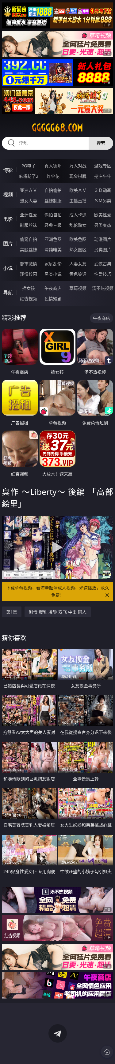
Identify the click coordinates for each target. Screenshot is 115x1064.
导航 (8, 292)
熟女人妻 (28, 200)
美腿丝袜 (28, 249)
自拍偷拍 (53, 190)
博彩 (8, 170)
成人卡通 (77, 215)
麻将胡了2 (28, 176)
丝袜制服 (53, 200)
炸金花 (53, 176)
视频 (8, 194)
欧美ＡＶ (77, 190)
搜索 (101, 143)
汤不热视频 (102, 288)
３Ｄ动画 (102, 190)
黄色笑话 (77, 274)
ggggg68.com (57, 127)
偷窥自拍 (28, 239)
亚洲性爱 (28, 215)
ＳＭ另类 (102, 200)
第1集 (11, 612)
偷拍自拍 (53, 215)
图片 (8, 243)
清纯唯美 (53, 249)
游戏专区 (102, 166)
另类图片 (102, 249)
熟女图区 (77, 249)
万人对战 (77, 166)
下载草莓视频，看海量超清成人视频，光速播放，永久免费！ (57, 591)
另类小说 (53, 274)
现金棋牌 (77, 176)
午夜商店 (53, 288)
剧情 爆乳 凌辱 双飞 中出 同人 (57, 612)
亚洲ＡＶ (28, 190)
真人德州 (53, 166)
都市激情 (28, 264)
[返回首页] (107, 1052)
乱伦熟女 (77, 225)
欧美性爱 (102, 215)
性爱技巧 (102, 274)
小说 (8, 268)
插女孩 (28, 288)
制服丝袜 (28, 225)
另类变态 (102, 225)
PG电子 (28, 166)
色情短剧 (53, 298)
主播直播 (77, 200)
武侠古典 (102, 264)
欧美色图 (77, 239)
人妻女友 (77, 264)
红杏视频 (28, 298)
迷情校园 (28, 274)
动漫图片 (102, 239)
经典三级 (53, 225)
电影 (8, 219)
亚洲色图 (53, 239)
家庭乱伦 (53, 264)
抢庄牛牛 (102, 176)
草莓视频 (77, 288)
